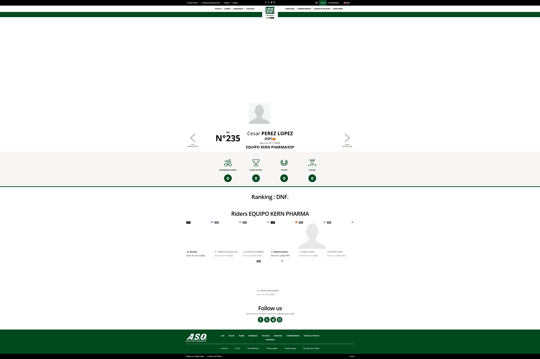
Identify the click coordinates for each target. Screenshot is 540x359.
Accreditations (253, 348)
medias (227, 3)
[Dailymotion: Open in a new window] (271, 2)
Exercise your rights (311, 348)
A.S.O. (237, 348)
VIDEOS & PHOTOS (322, 8)
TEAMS (241, 336)
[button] (316, 3)
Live (222, 336)
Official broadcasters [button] (211, 3)
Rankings (238, 8)
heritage (289, 8)
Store (323, 3)
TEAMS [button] (227, 8)
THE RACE (266, 336)
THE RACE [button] (250, 8)
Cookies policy (290, 348)
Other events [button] (192, 3)
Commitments (304, 8)
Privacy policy (272, 348)
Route (218, 8)
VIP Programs (333, 3)
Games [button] (235, 3)
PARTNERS (338, 8)
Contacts (224, 348)
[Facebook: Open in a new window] (266, 2)
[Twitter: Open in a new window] (268, 2)
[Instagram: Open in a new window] (274, 2)
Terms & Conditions (195, 356)
